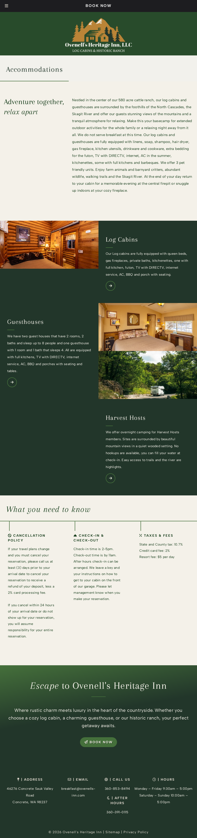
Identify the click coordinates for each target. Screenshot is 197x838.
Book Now (98, 5)
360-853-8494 (117, 789)
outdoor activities (87, 128)
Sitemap (112, 832)
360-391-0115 (117, 812)
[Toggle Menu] (6, 6)
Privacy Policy (135, 832)
